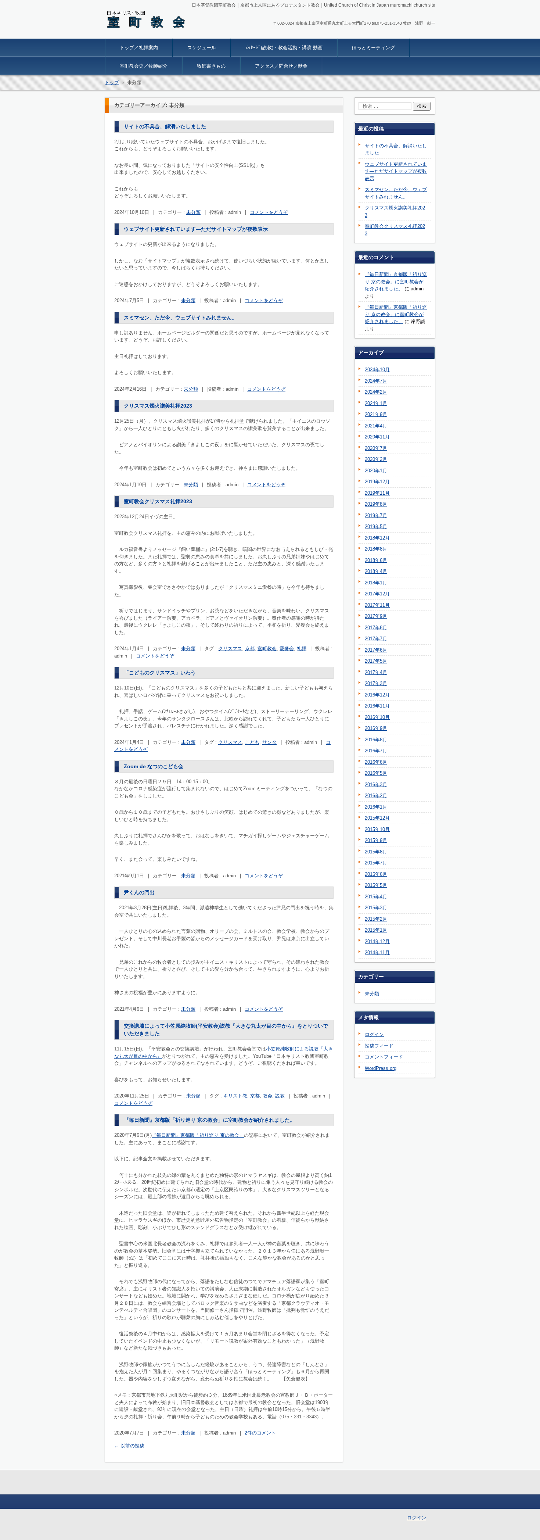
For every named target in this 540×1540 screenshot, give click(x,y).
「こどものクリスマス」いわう (160, 673)
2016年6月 (376, 762)
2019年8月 (376, 504)
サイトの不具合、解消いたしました (165, 126)
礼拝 (301, 648)
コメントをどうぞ (269, 212)
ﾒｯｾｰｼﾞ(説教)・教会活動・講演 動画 (284, 47)
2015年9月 (376, 840)
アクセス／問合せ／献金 (281, 66)
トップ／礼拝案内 (139, 47)
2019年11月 (377, 493)
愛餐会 (287, 648)
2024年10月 (377, 369)
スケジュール (201, 47)
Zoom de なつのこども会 (153, 766)
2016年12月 (377, 695)
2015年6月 (376, 874)
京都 (250, 648)
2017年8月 (376, 627)
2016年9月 (376, 728)
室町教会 (267, 648)
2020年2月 (376, 459)
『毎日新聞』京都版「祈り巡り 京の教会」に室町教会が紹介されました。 (209, 1120)
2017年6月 (376, 650)
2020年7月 (376, 448)
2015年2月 (376, 919)
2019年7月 (376, 515)
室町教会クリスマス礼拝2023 (158, 501)
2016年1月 (376, 807)
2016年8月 (376, 739)
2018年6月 (376, 560)
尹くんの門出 (139, 892)
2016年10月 (377, 717)
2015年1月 (376, 930)
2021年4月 (376, 426)
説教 (280, 1096)
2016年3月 (376, 784)
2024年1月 (376, 403)
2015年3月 (376, 907)
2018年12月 (377, 538)
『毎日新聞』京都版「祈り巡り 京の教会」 (198, 1135)
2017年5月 (376, 661)
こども (252, 742)
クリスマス (230, 648)
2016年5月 (376, 773)
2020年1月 (376, 470)
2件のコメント (260, 1433)
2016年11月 (377, 706)
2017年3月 (376, 683)
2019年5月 (376, 526)
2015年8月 (376, 852)
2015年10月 (377, 829)
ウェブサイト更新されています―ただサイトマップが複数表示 (196, 229)
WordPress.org (380, 1068)
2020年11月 (377, 437)
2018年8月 (376, 549)
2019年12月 (377, 481)
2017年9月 (376, 616)
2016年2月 (376, 795)
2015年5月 (376, 885)
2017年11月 (377, 605)
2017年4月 (376, 672)
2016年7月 (376, 750)
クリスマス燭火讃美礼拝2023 (158, 406)
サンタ (269, 742)
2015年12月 (377, 818)
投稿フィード (379, 1046)
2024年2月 (376, 392)
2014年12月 (377, 941)
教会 (267, 1096)
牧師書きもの (211, 66)
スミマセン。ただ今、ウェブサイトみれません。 (180, 317)
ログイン (374, 1034)
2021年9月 (376, 414)
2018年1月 (376, 582)
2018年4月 (376, 571)
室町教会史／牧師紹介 (144, 66)
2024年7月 (376, 381)
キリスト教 (235, 1096)
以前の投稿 (129, 1445)
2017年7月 (376, 638)
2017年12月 (377, 594)
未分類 (193, 212)
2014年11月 (377, 952)
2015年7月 (376, 863)
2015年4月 (376, 896)
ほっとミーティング (373, 47)
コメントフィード (384, 1057)
